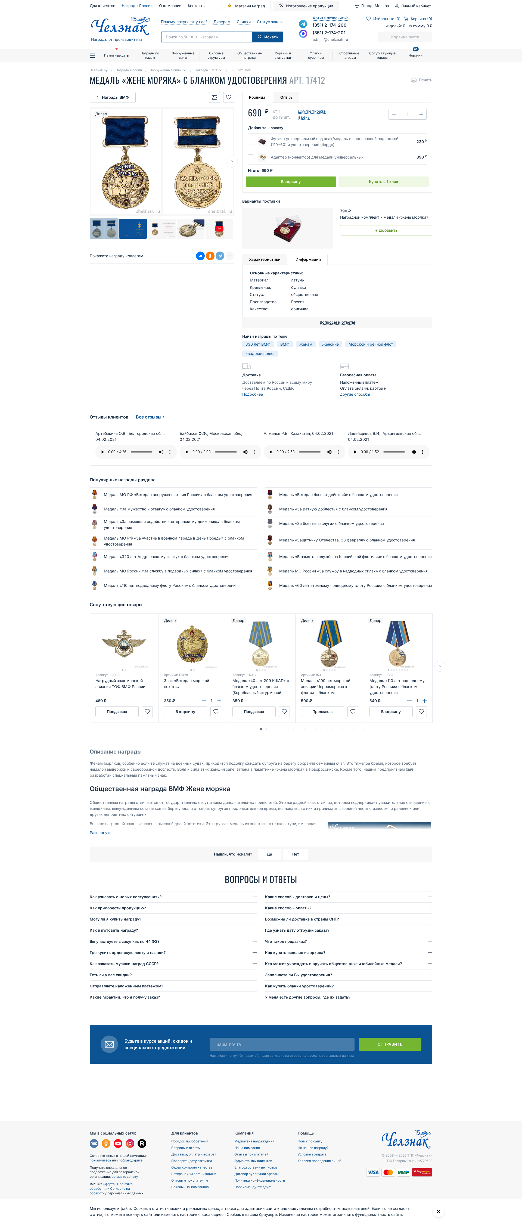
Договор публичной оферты (256, 1174)
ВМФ (285, 344)
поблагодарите (130, 1160)
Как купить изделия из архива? (295, 952)
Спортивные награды (349, 55)
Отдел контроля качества (192, 1167)
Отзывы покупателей (251, 1154)
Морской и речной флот (371, 344)
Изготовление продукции (309, 6)
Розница (257, 97)
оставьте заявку (124, 1177)
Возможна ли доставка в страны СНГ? (302, 919)
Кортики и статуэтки (283, 55)
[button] (261, 729)
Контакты (196, 5)
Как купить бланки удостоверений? (299, 986)
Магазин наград (249, 6)
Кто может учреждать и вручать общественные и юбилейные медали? (333, 963)
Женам (305, 344)
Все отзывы (148, 417)
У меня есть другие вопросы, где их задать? (307, 997)
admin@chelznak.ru (330, 39)
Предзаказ (117, 711)
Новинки (415, 53)
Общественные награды (249, 55)
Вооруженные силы (183, 55)
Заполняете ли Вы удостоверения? (298, 974)
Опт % (286, 97)
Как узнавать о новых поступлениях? (126, 896)
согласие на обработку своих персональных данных (312, 1055)
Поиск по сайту (310, 1141)
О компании (170, 5)
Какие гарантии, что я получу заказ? (125, 997)
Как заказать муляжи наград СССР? (124, 963)
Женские (330, 344)
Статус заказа (270, 21)
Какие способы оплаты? (288, 908)
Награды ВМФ (115, 97)
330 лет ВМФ (258, 344)
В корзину (291, 181)
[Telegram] (220, 256)
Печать (425, 80)
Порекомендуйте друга (253, 1187)
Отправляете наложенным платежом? (126, 986)
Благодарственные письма (256, 1167)
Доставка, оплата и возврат (193, 1154)
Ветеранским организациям (193, 1174)
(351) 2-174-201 (329, 32)
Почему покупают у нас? (184, 21)
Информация (308, 259)
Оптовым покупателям (189, 1180)
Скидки (243, 21)
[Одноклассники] (210, 256)
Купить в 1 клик (383, 181)
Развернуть (100, 832)
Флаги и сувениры (316, 55)
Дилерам (221, 21)
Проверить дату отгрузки (191, 1161)
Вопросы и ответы (185, 1148)
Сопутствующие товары (382, 55)
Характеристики (265, 259)
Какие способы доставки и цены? (297, 896)
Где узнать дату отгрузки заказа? (297, 930)
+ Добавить (386, 230)
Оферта (109, 1184)
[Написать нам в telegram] (303, 24)
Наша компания (247, 1148)
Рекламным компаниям (190, 1187)
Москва (382, 6)
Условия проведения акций (319, 1161)
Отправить (390, 1044)
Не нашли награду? (313, 1148)
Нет (295, 854)
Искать (271, 37)
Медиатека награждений (254, 1141)
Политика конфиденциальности (259, 1180)
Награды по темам (150, 55)
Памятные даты (116, 55)
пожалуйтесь (100, 1160)
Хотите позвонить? (330, 18)
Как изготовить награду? (114, 930)
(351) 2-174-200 (330, 25)
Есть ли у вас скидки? (111, 974)
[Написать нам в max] (303, 34)
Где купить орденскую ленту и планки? (128, 952)
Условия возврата (312, 1154)
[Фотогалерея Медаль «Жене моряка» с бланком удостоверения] (214, 97)
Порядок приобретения (190, 1141)
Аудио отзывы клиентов (253, 1161)
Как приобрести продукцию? (118, 908)
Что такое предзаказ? (286, 941)
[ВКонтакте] (200, 256)
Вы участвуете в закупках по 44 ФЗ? (125, 941)
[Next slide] (232, 162)
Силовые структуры (216, 55)
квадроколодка (260, 353)
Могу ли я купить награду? (115, 919)
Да (269, 854)
